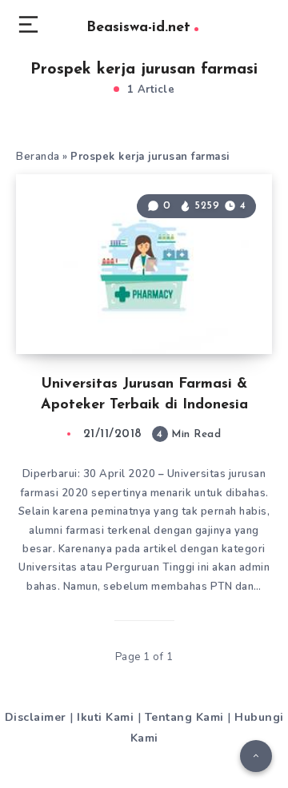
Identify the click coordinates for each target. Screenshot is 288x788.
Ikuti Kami (105, 717)
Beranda (38, 156)
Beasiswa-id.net (138, 28)
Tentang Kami (184, 717)
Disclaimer (35, 717)
